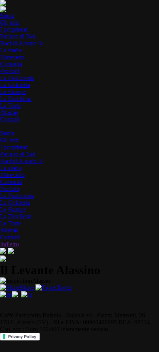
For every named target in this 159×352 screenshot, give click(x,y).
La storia (10, 50)
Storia (7, 15)
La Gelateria (15, 85)
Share (27, 287)
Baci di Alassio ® (21, 43)
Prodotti (9, 71)
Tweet (64, 287)
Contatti (9, 119)
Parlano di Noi (18, 36)
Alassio (9, 112)
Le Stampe (13, 91)
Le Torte (10, 105)
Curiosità (11, 64)
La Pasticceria (17, 78)
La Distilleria (16, 98)
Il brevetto (12, 57)
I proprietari (14, 29)
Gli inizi (10, 22)
